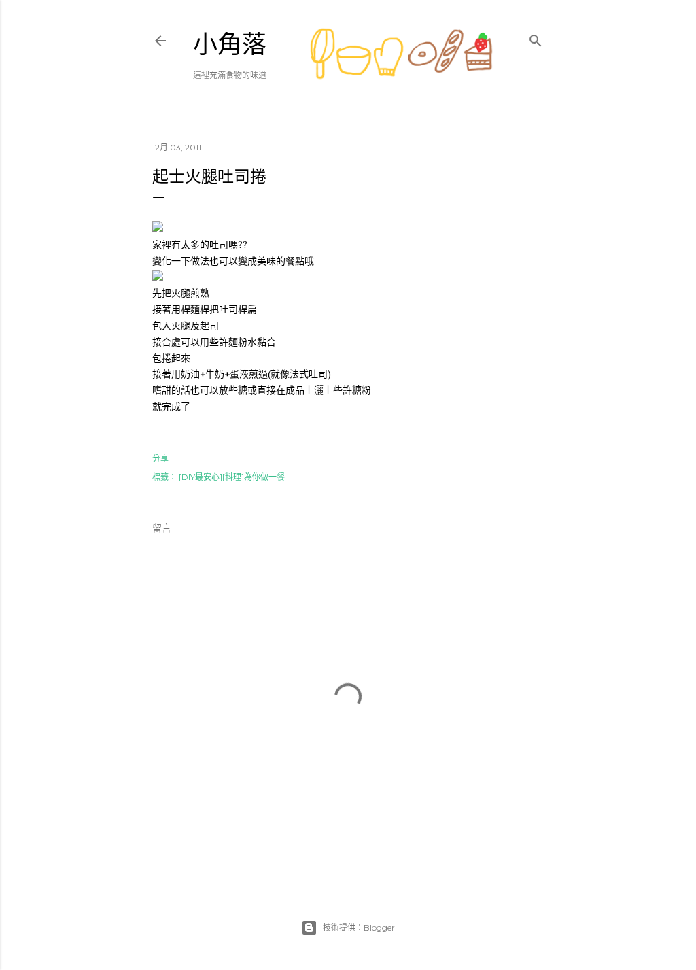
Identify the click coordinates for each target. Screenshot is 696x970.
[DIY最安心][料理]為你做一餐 (232, 477)
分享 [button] (160, 458)
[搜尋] (535, 37)
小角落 (229, 44)
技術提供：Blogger (359, 927)
